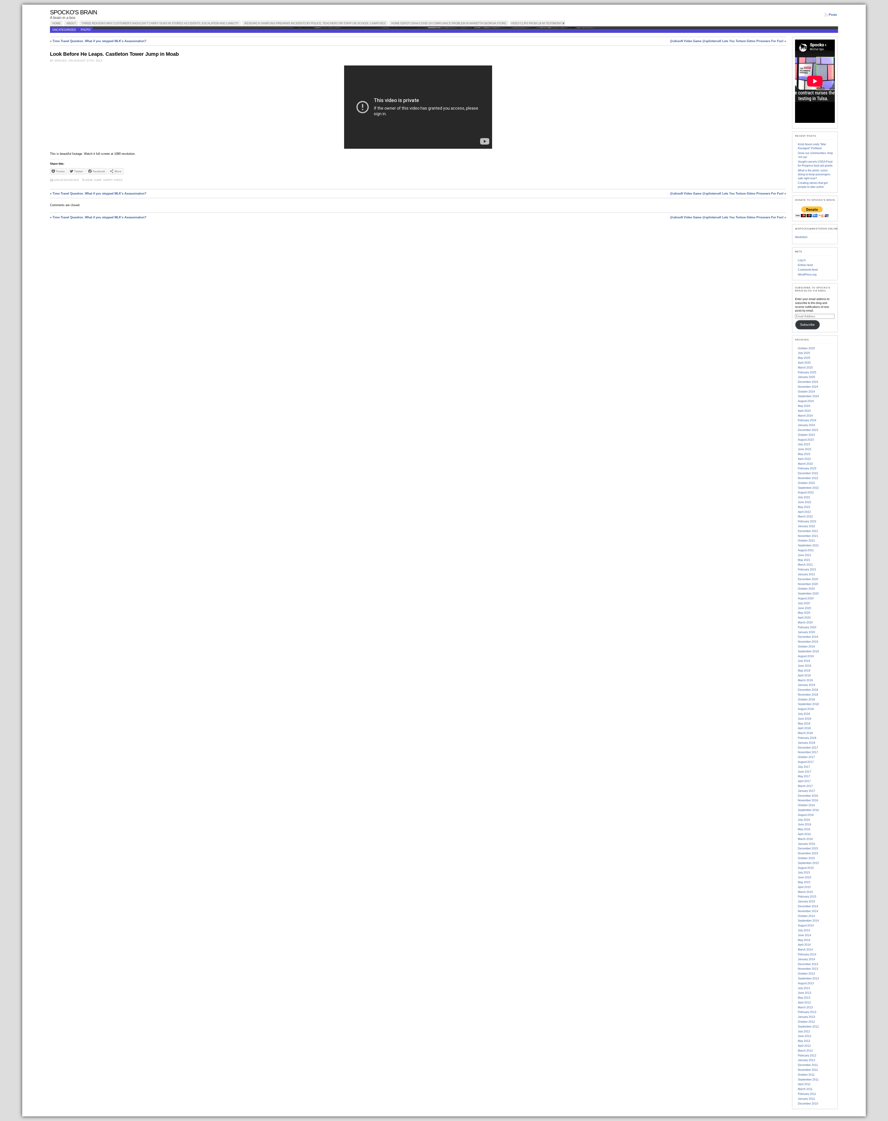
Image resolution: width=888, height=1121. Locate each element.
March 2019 (805, 680)
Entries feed (805, 265)
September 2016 (808, 810)
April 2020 (804, 617)
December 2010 (808, 1103)
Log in (802, 260)
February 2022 (807, 521)
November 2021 (808, 536)
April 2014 (804, 944)
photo (85, 29)
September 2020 (808, 593)
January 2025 (806, 377)
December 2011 (808, 1065)
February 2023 (807, 468)
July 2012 (804, 1031)
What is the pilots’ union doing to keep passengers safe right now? (814, 174)
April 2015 (804, 887)
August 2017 (806, 762)
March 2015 (805, 892)
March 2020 (805, 622)
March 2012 (805, 1050)
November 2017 (808, 752)
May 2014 (804, 940)
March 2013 (805, 1007)
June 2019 (804, 665)
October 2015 (806, 858)
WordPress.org (807, 274)
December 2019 (808, 636)
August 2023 (806, 439)
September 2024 (808, 396)
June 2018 (804, 718)
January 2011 (806, 1098)
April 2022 (804, 512)
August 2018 (806, 709)
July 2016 (804, 819)
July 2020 (804, 603)
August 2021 (806, 550)
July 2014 (804, 930)
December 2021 (808, 531)
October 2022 (806, 483)
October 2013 (806, 973)
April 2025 (804, 362)
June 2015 (804, 877)
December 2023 (808, 430)
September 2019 (808, 651)
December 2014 (808, 906)
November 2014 (808, 911)
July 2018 (804, 713)
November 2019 (808, 641)
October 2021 (806, 540)
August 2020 (806, 598)
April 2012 (804, 1045)
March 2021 (805, 564)
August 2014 (806, 925)
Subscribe (807, 324)
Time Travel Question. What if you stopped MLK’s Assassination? (99, 41)
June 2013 (804, 992)
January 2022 (806, 526)
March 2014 (805, 949)
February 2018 (807, 738)
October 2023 (806, 435)
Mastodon (801, 237)
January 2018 (806, 742)
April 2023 (804, 459)
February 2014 (807, 954)
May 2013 (804, 997)
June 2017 (804, 771)
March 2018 (805, 733)
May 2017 (804, 776)
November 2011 (808, 1069)
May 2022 (804, 507)
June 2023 (804, 449)
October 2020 (806, 588)
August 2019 (806, 656)
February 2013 (807, 1012)
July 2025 (804, 353)
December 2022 (808, 473)
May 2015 (804, 882)
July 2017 (804, 766)
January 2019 (806, 685)
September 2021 (808, 545)
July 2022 (804, 497)
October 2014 (806, 916)
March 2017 (805, 786)
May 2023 (804, 454)
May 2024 (804, 406)
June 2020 (804, 608)
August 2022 (806, 492)
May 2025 (804, 357)
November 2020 (808, 584)
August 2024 (806, 401)
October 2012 (806, 1021)
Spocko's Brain (73, 12)
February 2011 (807, 1094)
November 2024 (808, 386)
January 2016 (806, 843)
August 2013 (806, 983)
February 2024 (807, 420)
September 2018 (808, 704)
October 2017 (806, 757)
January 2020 (806, 632)
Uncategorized (64, 29)
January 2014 (806, 959)
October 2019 (806, 646)
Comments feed (808, 269)
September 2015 (808, 863)
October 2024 (806, 391)
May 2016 (804, 829)
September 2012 (808, 1026)
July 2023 (804, 444)
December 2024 (808, 382)
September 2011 (808, 1079)
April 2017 (804, 781)
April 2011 (804, 1084)
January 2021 (806, 574)
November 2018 (808, 694)
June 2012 (804, 1036)
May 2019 (804, 670)
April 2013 (804, 1002)
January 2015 (806, 901)
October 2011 (806, 1074)
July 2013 (804, 988)
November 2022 (808, 478)
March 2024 (805, 415)
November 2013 (808, 968)
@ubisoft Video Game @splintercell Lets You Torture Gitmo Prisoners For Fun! (726, 41)
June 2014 (804, 935)
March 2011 (805, 1089)
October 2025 (806, 348)
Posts (833, 14)
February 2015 (807, 896)
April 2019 (804, 675)
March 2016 (805, 839)
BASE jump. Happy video (104, 180)
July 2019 (804, 661)
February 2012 (807, 1055)
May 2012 (804, 1041)
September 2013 (808, 978)
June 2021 (804, 555)
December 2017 (808, 747)
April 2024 (804, 410)
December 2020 (808, 579)
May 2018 (804, 723)
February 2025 (807, 372)
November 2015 (808, 853)
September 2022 (808, 487)
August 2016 (806, 815)
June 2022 (804, 502)
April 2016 (804, 834)
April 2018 (804, 728)
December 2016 (808, 795)
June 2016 (804, 824)
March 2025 (805, 367)
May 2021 (804, 560)
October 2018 (806, 699)
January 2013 (806, 1017)
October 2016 (806, 805)
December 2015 (808, 848)
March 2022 (805, 516)
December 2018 (808, 689)
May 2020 (804, 612)
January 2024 (806, 425)
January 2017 (806, 791)
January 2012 (806, 1060)
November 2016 (808, 800)
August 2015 (806, 868)
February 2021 (807, 569)
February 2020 (807, 627)
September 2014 (808, 920)
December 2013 (808, 964)
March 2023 (805, 463)
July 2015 (804, 872)
